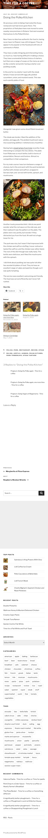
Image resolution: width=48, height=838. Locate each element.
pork (16, 350)
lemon (7, 677)
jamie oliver (20, 732)
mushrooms (32, 677)
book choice (22, 661)
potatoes (35, 681)
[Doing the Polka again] (31, 307)
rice (33, 686)
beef (6, 661)
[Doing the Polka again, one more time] (12, 307)
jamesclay (23, 14)
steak (41, 350)
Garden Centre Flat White (13, 624)
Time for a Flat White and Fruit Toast (17, 629)
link (14, 677)
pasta (14, 681)
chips (26, 716)
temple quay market (12, 757)
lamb (36, 673)
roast (40, 686)
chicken (8, 669)
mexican (21, 677)
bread (32, 661)
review (34, 350)
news (7, 681)
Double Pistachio (10, 606)
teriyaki (26, 757)
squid (23, 690)
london (25, 353)
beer (13, 661)
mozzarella (26, 737)
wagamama (9, 762)
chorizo (34, 716)
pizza (21, 681)
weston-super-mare (12, 766)
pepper (18, 745)
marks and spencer (12, 737)
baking (24, 656)
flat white (37, 728)
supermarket (10, 694)
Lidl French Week (21, 581)
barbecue (34, 656)
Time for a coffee (19, 3)
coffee (37, 669)
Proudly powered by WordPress (14, 833)
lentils (17, 353)
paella (26, 741)
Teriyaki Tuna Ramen (11, 619)
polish (9, 350)
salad (7, 690)
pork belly (28, 745)
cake (19, 716)
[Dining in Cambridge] (12, 327)
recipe (7, 686)
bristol (33, 712)
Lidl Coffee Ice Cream (22, 567)
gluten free (9, 732)
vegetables (9, 698)
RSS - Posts (8, 818)
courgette (9, 720)
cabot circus (9, 716)
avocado (8, 712)
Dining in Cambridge (10, 336)
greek (21, 673)
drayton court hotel (12, 724)
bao (15, 712)
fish (6, 673)
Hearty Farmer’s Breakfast (13, 787)
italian (28, 673)
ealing (9, 353)
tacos (38, 753)
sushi (20, 694)
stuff (37, 690)
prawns (37, 745)
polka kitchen (36, 353)
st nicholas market (25, 753)
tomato (34, 694)
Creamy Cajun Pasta (11, 615)
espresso (8, 728)
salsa (25, 749)
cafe (17, 665)
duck (24, 724)
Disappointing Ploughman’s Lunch (24, 808)
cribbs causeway (21, 720)
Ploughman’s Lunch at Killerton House (26, 801)
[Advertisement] (24, 525)
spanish (15, 690)
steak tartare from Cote (23, 148)
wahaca (19, 762)
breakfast (8, 665)
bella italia (24, 712)
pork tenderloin (14, 355)
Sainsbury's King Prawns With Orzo (28, 560)
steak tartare (30, 355)
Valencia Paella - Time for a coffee (16, 779)
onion (19, 741)
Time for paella (39, 779)
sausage (33, 749)
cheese (34, 665)
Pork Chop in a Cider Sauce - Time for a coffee (21, 784)
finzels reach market (23, 728)
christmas (28, 669)
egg (38, 724)
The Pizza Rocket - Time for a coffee (17, 791)
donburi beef (36, 720)
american (8, 656)
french (13, 673)
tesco (34, 757)
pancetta (35, 741)
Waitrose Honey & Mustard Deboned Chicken (21, 610)
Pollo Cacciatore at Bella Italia (25, 574)
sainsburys (9, 749)
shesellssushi (10, 753)
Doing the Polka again (30, 315)
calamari (24, 665)
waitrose (28, 762)
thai (26, 694)
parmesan (9, 745)
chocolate (17, 669)
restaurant (24, 350)
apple (17, 656)
